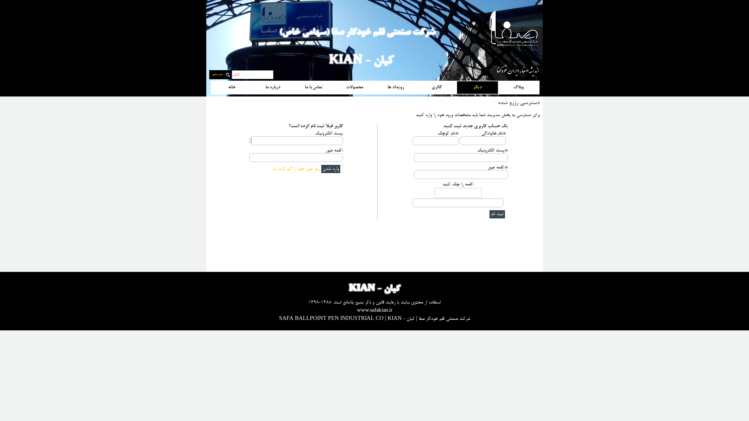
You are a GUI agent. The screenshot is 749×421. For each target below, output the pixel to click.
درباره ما (272, 87)
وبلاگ (518, 87)
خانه (232, 87)
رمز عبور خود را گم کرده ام (296, 169)
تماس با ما (314, 87)
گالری (437, 87)
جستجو (217, 75)
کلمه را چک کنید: (458, 184)
